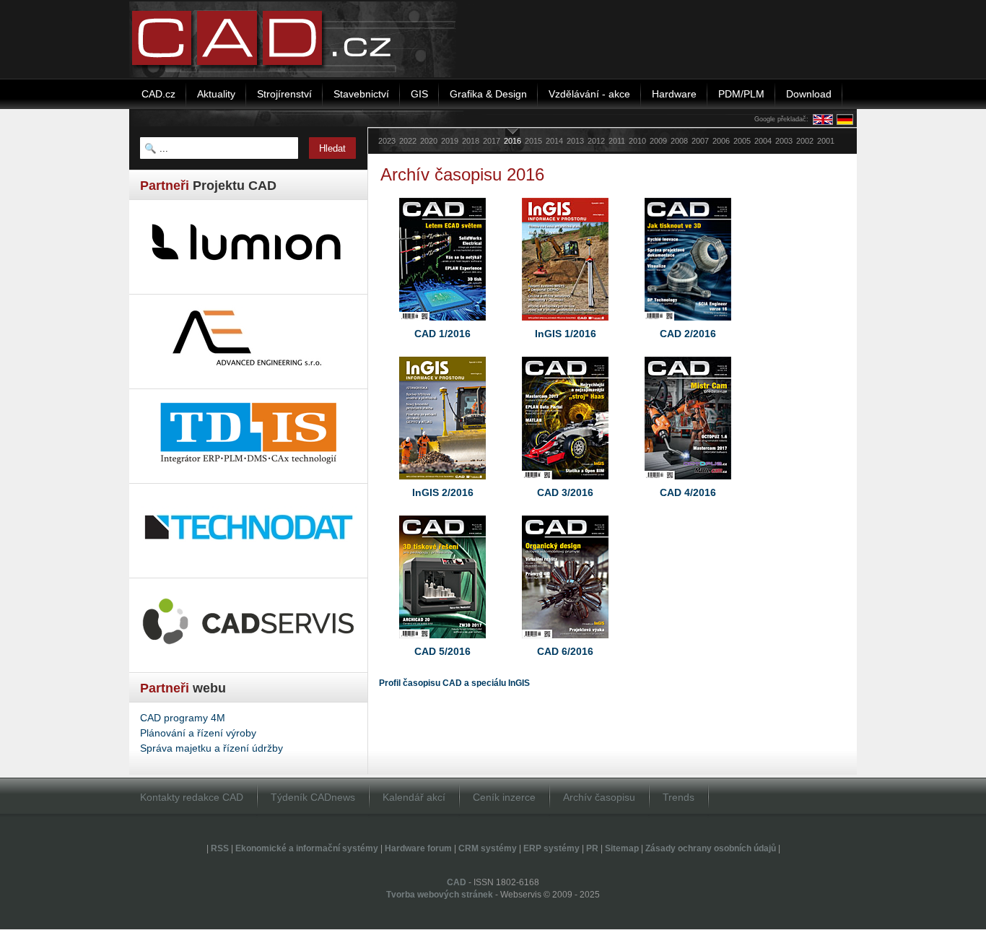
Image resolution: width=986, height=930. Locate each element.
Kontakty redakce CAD (191, 797)
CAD (456, 882)
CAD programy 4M (182, 717)
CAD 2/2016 (688, 333)
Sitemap (622, 848)
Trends (678, 797)
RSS (220, 848)
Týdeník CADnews (313, 797)
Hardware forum (418, 848)
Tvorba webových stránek (439, 895)
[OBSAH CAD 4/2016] (688, 483)
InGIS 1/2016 (565, 333)
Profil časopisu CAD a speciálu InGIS (454, 683)
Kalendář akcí (414, 797)
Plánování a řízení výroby (198, 733)
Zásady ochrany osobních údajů (710, 848)
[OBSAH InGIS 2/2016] (442, 483)
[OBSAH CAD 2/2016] (688, 324)
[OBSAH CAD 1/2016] (442, 324)
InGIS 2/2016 (443, 492)
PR (592, 848)
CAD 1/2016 (442, 333)
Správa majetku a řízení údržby (211, 748)
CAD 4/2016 (688, 492)
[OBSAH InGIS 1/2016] (565, 324)
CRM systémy (487, 848)
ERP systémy (551, 848)
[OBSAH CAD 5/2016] (442, 642)
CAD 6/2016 (565, 651)
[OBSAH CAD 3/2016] (565, 483)
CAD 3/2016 (565, 492)
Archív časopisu (599, 797)
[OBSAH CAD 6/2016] (565, 642)
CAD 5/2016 (442, 651)
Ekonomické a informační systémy (306, 848)
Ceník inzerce (504, 797)
